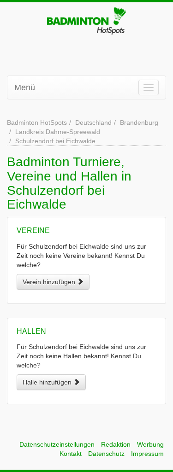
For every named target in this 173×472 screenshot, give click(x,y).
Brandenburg (139, 122)
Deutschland (93, 122)
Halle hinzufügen (48, 382)
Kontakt (71, 453)
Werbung (150, 444)
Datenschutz (106, 453)
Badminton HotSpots (37, 122)
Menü (24, 87)
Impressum (147, 453)
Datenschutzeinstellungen (57, 444)
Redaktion (116, 444)
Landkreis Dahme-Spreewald (57, 131)
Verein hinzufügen (50, 282)
